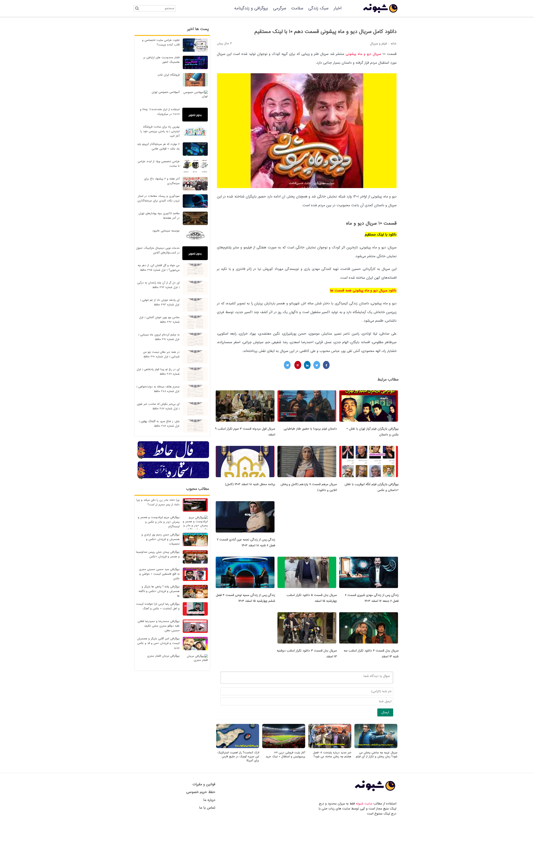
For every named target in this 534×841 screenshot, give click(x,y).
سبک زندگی (318, 8)
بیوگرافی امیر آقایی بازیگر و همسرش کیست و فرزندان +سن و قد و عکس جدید (158, 643)
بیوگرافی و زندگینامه (251, 8)
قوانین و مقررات (204, 784)
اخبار (337, 8)
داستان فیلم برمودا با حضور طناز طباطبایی (310, 428)
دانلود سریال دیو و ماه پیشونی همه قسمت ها (363, 290)
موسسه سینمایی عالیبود (166, 231)
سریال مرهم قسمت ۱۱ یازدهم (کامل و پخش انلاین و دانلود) (309, 487)
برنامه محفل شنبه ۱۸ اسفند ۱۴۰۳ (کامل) (250, 484)
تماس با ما (207, 807)
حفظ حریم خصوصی (200, 792)
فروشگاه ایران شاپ (168, 75)
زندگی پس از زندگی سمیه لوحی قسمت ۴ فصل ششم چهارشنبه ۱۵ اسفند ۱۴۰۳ (245, 598)
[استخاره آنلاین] (173, 478)
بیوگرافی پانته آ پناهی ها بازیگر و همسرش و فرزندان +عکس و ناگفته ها (159, 591)
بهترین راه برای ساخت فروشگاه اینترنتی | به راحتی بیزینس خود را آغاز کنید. (160, 131)
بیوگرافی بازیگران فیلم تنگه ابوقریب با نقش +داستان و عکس (372, 487)
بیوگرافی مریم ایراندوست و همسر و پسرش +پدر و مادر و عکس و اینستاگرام (159, 522)
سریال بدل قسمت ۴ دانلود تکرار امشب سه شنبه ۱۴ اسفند (371, 653)
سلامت (297, 8)
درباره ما (209, 800)
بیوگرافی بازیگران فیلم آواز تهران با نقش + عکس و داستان (372, 431)
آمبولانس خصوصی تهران (166, 92)
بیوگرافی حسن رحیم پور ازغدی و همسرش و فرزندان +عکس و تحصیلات (160, 539)
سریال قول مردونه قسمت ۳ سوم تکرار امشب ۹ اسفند (245, 431)
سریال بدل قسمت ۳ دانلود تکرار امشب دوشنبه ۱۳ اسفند (307, 653)
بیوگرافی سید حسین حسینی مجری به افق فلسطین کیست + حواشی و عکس (159, 573)
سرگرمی (279, 8)
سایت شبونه (364, 803)
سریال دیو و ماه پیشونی (363, 54)
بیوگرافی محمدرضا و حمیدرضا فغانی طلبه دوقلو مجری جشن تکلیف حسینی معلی (159, 625)
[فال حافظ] (173, 458)
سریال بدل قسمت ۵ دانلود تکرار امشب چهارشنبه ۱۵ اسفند (312, 598)
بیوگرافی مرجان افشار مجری (163, 656)
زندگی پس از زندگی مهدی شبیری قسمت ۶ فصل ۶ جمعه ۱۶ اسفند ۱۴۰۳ (372, 598)
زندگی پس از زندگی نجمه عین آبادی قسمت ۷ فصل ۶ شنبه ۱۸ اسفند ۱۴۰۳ (246, 542)
